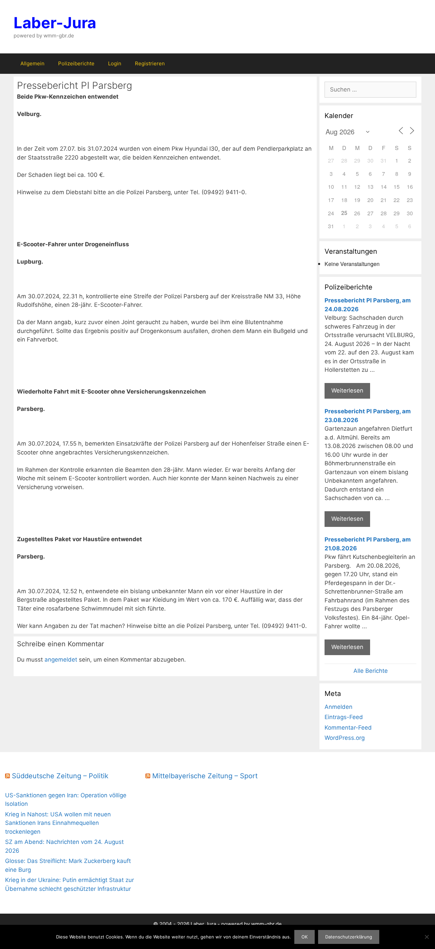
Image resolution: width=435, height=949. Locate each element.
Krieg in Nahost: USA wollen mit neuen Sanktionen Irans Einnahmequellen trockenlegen (58, 823)
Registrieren (150, 63)
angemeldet (61, 659)
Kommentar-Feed (348, 727)
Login (114, 63)
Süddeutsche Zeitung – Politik (60, 776)
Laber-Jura (55, 22)
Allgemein (32, 63)
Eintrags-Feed (344, 717)
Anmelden (338, 706)
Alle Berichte (370, 670)
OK (304, 936)
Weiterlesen (347, 390)
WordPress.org (345, 737)
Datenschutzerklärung (348, 936)
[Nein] (426, 936)
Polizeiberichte (76, 63)
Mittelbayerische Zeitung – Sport (205, 776)
